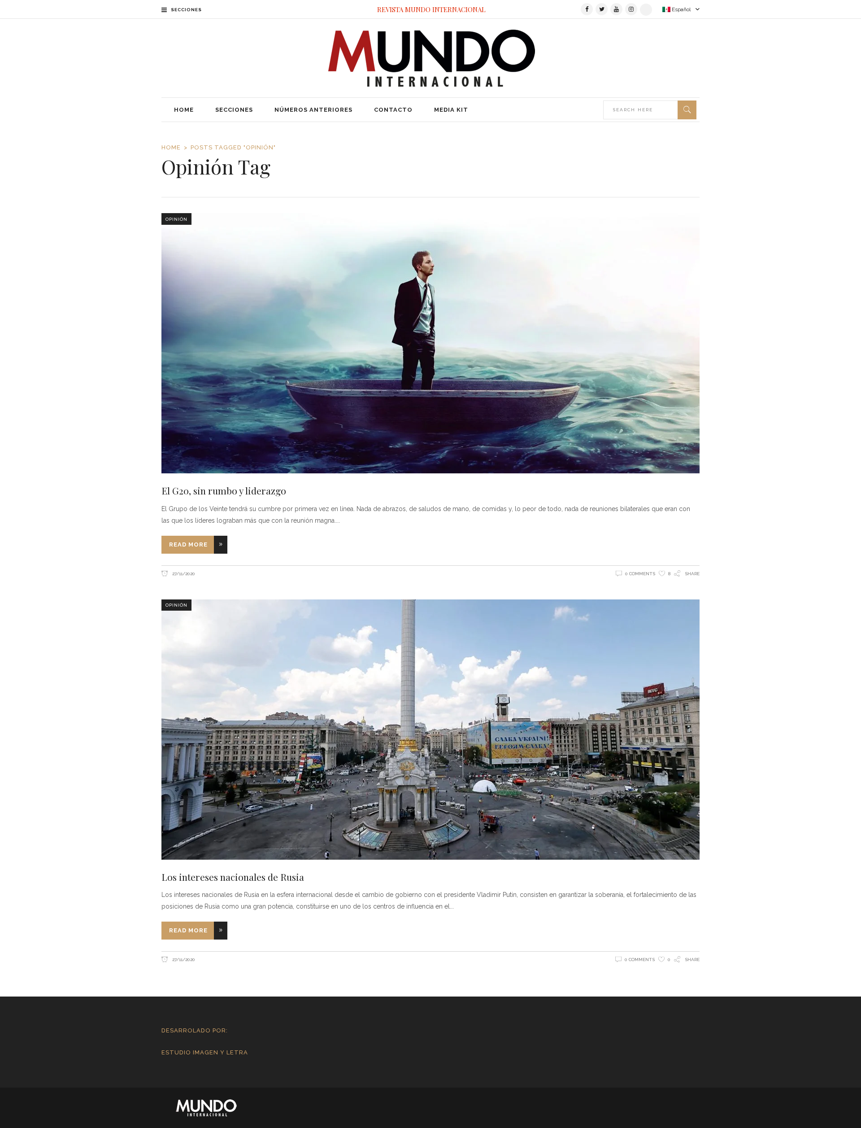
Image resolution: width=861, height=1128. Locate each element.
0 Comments (640, 573)
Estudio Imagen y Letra (204, 1052)
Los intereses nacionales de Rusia (232, 876)
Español (680, 9)
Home (171, 147)
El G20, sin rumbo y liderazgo (223, 490)
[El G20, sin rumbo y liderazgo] (430, 343)
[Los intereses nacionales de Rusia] (430, 729)
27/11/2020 (183, 573)
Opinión (176, 219)
